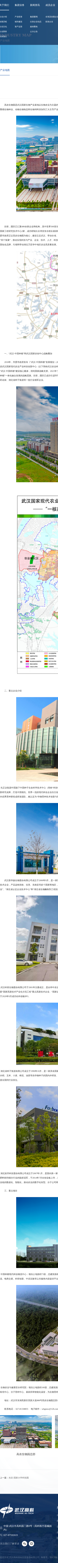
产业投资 (18, 17)
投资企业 (49, 22)
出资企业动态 (35, 22)
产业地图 (5, 70)
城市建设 (18, 22)
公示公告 (34, 32)
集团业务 (19, 5)
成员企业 (50, 5)
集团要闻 (34, 17)
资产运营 (18, 27)
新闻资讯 (35, 5)
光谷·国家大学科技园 (19, 1478)
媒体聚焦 (34, 27)
